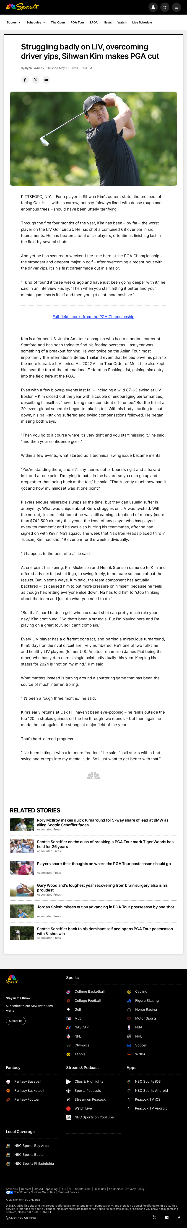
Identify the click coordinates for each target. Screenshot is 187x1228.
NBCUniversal (31, 1199)
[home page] (22, 7)
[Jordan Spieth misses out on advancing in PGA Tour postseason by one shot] (22, 911)
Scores (12, 22)
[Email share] (46, 80)
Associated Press (49, 829)
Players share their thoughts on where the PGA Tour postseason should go (104, 863)
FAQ (63, 1189)
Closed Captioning (45, 1189)
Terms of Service (68, 1192)
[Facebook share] (25, 80)
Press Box (100, 1189)
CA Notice (48, 1192)
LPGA (94, 22)
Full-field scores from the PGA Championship (93, 316)
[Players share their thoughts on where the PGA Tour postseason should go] (22, 868)
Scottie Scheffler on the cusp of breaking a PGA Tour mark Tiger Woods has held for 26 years (105, 844)
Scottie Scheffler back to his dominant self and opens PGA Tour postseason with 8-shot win (105, 931)
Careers (26, 1189)
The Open (58, 22)
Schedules (33, 22)
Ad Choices (116, 1189)
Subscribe (15, 1020)
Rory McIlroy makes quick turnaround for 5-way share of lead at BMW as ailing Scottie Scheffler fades (102, 822)
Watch (121, 22)
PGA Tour (77, 22)
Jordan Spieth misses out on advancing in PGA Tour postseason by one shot (105, 906)
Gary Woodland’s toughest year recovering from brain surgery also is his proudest (102, 887)
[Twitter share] (35, 80)
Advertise (12, 1189)
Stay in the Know (18, 998)
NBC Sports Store (80, 1189)
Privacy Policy (135, 1189)
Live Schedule (142, 22)
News (108, 22)
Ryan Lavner (33, 68)
